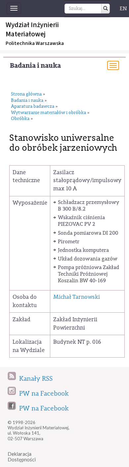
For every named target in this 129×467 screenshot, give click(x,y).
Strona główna (26, 94)
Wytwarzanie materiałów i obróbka (48, 113)
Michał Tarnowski (76, 297)
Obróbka (20, 119)
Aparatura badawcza (32, 106)
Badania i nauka (35, 65)
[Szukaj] (105, 9)
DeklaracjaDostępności (22, 456)
